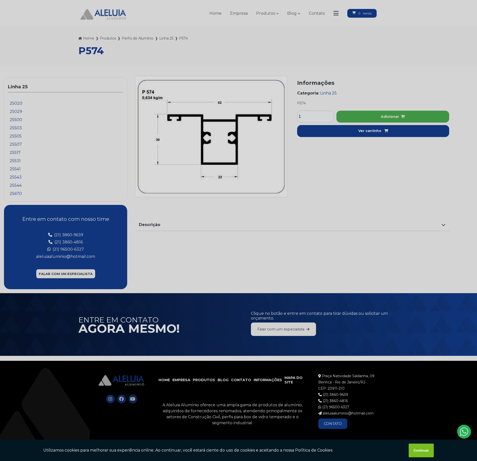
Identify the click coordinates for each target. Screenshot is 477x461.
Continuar (421, 450)
